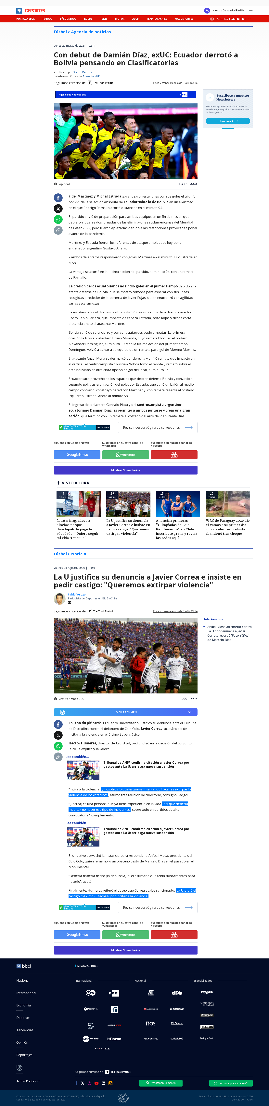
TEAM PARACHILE (157, 18)
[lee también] (84, 770)
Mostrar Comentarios (125, 470)
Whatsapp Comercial (163, 1083)
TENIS (103, 18)
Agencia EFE (91, 76)
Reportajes (24, 1055)
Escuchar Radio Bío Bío (231, 19)
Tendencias (24, 1030)
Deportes (23, 1018)
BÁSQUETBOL (68, 18)
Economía (23, 1005)
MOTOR (119, 18)
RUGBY (88, 18)
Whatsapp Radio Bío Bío (233, 1083)
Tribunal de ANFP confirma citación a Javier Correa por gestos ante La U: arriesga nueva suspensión (146, 765)
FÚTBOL (47, 18)
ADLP (135, 18)
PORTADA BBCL (25, 18)
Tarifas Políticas (27, 1081)
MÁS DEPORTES (184, 18)
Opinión (22, 1042)
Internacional (26, 993)
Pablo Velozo (82, 72)
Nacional (22, 980)
